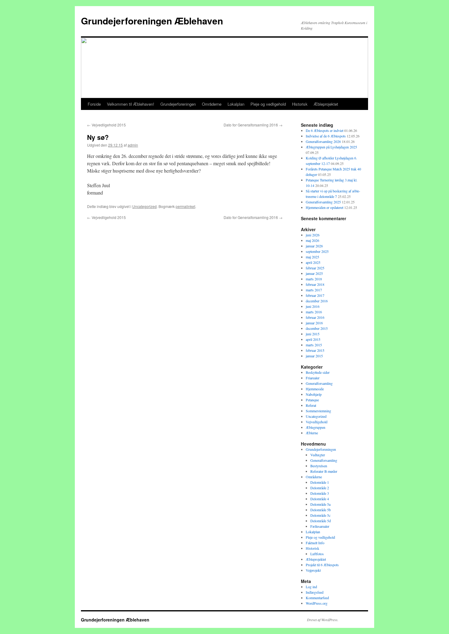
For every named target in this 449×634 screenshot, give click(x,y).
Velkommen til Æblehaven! (130, 104)
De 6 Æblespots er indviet (324, 130)
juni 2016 (312, 306)
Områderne (211, 104)
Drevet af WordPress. (322, 619)
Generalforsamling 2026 (323, 141)
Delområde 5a (320, 504)
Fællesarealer (319, 526)
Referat (311, 405)
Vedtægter (317, 454)
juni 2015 (312, 333)
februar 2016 (315, 317)
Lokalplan (236, 104)
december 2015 (317, 328)
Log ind (311, 586)
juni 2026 (312, 234)
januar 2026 (314, 245)
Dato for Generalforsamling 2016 (253, 124)
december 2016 (317, 300)
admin (133, 145)
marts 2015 (314, 344)
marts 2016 (314, 311)
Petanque (312, 399)
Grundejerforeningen (178, 104)
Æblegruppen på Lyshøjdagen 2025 (331, 146)
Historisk (300, 104)
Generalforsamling (319, 383)
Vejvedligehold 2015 (106, 124)
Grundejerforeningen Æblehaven (152, 20)
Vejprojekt (313, 570)
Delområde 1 (319, 482)
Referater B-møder (323, 471)
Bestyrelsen (318, 465)
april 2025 (313, 262)
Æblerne (312, 432)
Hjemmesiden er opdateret (324, 207)
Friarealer (312, 377)
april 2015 (313, 339)
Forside (94, 104)
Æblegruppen (315, 427)
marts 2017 (314, 289)
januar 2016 (314, 322)
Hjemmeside (315, 388)
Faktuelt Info (315, 542)
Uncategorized (144, 206)
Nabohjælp (314, 394)
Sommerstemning (318, 410)
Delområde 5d (320, 520)
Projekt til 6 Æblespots (322, 564)
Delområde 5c (320, 515)
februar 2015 (315, 350)
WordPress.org (316, 603)
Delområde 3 (319, 493)
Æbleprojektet (326, 104)
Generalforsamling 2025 (323, 201)
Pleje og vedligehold (268, 104)
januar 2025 (314, 273)
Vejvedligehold (316, 421)
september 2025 (317, 251)
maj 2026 (312, 240)
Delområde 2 (319, 487)
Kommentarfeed (317, 597)
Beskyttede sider (318, 372)
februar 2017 (315, 295)
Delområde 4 (319, 498)
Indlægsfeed (314, 592)
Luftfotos (317, 553)
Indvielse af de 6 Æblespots (326, 135)
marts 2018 (314, 278)
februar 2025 (315, 267)
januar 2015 (314, 355)
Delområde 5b (320, 509)
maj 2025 (312, 256)
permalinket (185, 206)
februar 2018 (315, 284)
